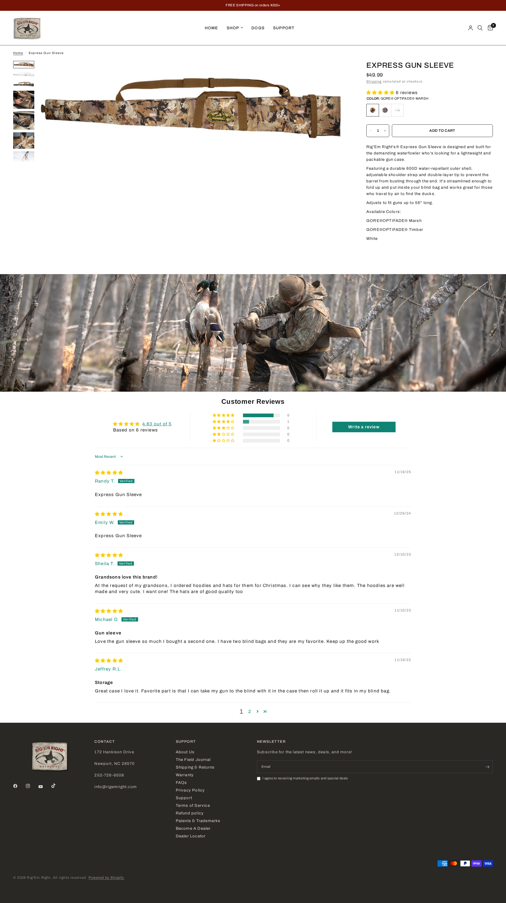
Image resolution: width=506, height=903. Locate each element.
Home (211, 28)
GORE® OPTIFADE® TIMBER (385, 110)
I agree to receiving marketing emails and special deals (305, 778)
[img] (109, 472)
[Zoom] (339, 72)
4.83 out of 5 (157, 423)
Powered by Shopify (106, 878)
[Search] (480, 28)
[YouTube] (44, 787)
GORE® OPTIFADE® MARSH (372, 110)
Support (283, 28)
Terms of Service (193, 805)
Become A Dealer (193, 828)
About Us (185, 752)
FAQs (181, 782)
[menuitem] (211, 28)
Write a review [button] (364, 427)
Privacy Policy (190, 790)
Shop (233, 28)
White (397, 110)
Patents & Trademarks (198, 821)
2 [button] (249, 711)
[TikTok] (57, 786)
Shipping (374, 81)
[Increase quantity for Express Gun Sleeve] (385, 131)
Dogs (258, 28)
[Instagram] (31, 786)
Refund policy (190, 813)
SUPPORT (186, 742)
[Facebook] (19, 786)
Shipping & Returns (195, 767)
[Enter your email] (487, 766)
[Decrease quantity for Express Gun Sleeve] (370, 131)
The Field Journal (193, 760)
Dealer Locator (191, 836)
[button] (381, 92)
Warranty (185, 775)
